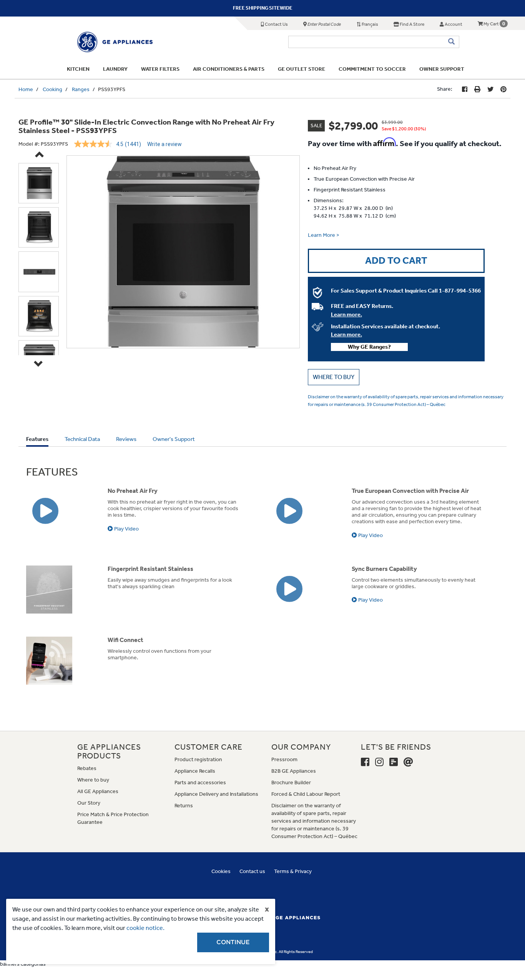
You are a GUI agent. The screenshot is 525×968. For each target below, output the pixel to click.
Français (369, 24)
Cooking (52, 89)
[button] (333, 377)
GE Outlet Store (301, 69)
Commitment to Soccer (372, 69)
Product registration (198, 759)
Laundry (115, 69)
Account (453, 24)
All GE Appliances (97, 791)
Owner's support (174, 439)
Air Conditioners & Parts (228, 69)
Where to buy (93, 780)
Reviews (126, 439)
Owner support (441, 69)
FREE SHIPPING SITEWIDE (262, 8)
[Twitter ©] (490, 89)
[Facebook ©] (464, 89)
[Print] (477, 89)
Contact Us (276, 24)
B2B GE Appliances (293, 771)
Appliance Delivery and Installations (216, 794)
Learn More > (323, 235)
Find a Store (411, 24)
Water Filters (160, 69)
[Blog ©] (393, 762)
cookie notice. (145, 927)
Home (25, 89)
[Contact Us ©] (408, 762)
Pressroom (284, 759)
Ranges (81, 89)
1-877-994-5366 (460, 290)
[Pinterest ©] (503, 89)
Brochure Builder (291, 782)
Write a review (164, 144)
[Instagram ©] (379, 762)
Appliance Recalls (194, 771)
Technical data (82, 439)
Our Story (88, 803)
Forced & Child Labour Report (305, 794)
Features (37, 441)
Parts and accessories (200, 782)
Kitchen (78, 69)
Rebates (86, 768)
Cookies (221, 871)
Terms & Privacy (293, 871)
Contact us (252, 871)
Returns (183, 805)
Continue (233, 942)
